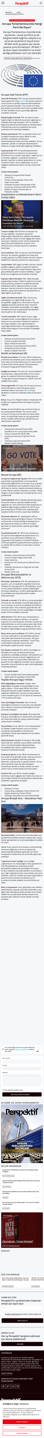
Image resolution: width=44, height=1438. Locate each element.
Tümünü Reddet (22, 1433)
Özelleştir (22, 1427)
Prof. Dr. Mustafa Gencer (11, 1246)
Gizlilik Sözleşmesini (13, 1314)
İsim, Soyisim (6, 1058)
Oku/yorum (7, 1216)
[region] (22, 1419)
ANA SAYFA (8, 12)
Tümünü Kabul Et (22, 1422)
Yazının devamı (6, 1373)
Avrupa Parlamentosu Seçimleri (14, 14)
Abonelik (20, 1344)
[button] (3, 3)
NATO (23, 101)
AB (28, 390)
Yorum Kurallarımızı (22, 1049)
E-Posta (4, 1065)
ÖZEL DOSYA (7, 448)
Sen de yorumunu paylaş (20, 1094)
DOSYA (19, 12)
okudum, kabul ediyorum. (23, 1314)
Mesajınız (5, 1072)
